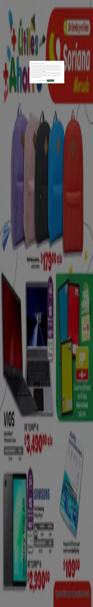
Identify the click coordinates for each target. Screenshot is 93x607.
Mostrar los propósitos (42, 80)
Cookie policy (44, 71)
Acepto (50, 80)
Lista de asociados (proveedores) (36, 77)
